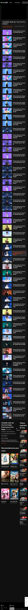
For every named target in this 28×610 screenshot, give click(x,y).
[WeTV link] (4, 3)
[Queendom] (5, 494)
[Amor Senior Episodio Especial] (14, 494)
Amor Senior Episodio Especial (17, 501)
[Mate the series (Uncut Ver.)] (5, 476)
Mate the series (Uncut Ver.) (7, 483)
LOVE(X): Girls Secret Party (16, 466)
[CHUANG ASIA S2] (5, 459)
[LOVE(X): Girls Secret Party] (14, 459)
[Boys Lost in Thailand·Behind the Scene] (14, 476)
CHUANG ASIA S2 (5, 466)
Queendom (3, 501)
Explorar (18, 2)
